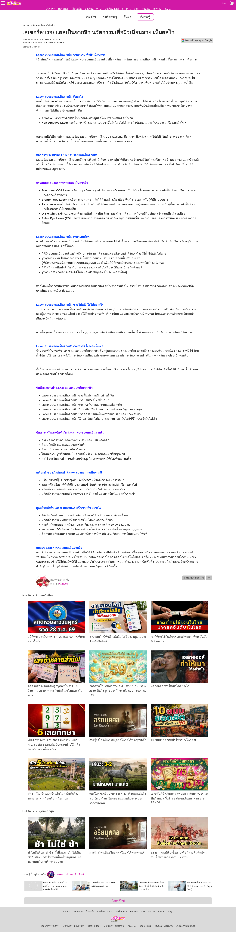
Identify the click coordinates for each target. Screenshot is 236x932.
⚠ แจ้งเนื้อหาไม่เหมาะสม (194, 578)
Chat (99, 9)
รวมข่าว (90, 17)
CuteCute (36, 47)
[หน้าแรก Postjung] (14, 3)
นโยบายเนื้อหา (94, 926)
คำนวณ (146, 8)
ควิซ (136, 8)
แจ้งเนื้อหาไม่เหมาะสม (186, 926)
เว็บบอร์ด (77, 8)
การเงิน (157, 8)
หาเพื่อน (89, 8)
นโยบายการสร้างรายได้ (114, 926)
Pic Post (126, 9)
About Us (132, 926)
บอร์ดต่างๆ (110, 17)
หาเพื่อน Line (112, 8)
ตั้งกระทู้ (145, 17)
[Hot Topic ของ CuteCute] (43, 588)
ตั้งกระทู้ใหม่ (118, 900)
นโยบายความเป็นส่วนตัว (73, 926)
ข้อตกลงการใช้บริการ (50, 926)
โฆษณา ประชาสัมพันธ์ (43, 25)
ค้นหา (127, 17)
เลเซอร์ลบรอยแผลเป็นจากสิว (67, 101)
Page (168, 9)
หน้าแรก (50, 8)
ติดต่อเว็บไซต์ (145, 926)
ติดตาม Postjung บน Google (198, 40)
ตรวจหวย (63, 8)
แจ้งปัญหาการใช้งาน (164, 926)
